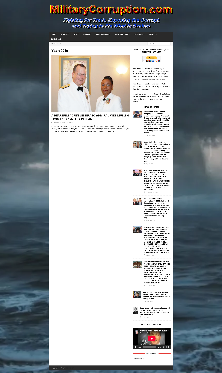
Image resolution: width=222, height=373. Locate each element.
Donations (56, 39)
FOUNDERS (64, 34)
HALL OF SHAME (151, 107)
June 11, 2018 (149, 301)
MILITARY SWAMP (103, 34)
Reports (153, 34)
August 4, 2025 (150, 255)
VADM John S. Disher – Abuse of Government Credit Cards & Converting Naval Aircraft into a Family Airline (156, 295)
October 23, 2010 (59, 122)
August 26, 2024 (150, 285)
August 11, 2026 (150, 135)
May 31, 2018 (145, 317)
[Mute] (164, 347)
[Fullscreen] (167, 347)
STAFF (76, 34)
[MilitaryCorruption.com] (111, 30)
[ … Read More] (111, 131)
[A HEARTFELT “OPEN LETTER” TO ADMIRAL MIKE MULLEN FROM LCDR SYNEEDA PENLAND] (90, 83)
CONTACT (87, 34)
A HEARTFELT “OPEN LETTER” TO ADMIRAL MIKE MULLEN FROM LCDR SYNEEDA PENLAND (90, 117)
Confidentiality (122, 34)
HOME (53, 34)
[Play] (136, 347)
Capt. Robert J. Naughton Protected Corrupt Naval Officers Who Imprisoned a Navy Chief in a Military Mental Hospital (155, 311)
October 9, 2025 (150, 220)
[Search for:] (159, 43)
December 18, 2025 (152, 192)
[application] (152, 338)
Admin (70, 122)
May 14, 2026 (149, 164)
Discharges (139, 34)
